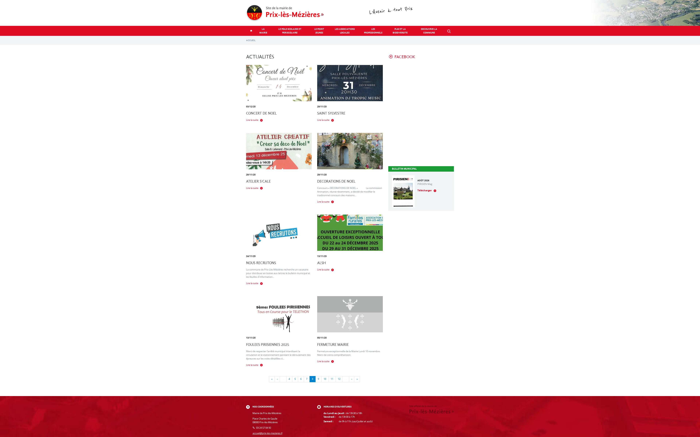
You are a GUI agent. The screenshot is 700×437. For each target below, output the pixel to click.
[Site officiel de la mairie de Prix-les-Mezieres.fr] (350, 13)
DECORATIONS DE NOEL (336, 181)
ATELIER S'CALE (258, 181)
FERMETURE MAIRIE (333, 345)
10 (325, 379)
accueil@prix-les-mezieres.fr (267, 433)
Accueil (251, 40)
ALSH (321, 263)
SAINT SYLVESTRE (331, 113)
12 (339, 379)
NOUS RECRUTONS (261, 263)
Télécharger (424, 190)
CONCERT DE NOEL (261, 113)
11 (332, 379)
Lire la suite (252, 120)
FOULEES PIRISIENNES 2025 (267, 345)
